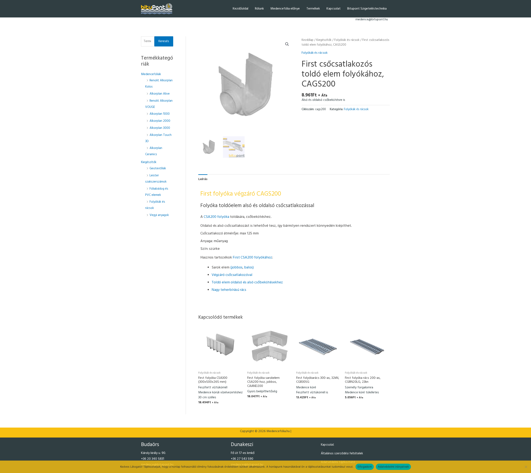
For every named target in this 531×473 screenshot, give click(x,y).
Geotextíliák (158, 168)
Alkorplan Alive (160, 93)
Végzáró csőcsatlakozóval (232, 275)
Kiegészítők (148, 162)
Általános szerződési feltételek (342, 453)
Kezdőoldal (240, 8)
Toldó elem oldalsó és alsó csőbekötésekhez (247, 282)
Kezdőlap (307, 40)
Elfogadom (365, 466)
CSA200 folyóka (217, 217)
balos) (249, 268)
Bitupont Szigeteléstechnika (367, 8)
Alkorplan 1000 (160, 113)
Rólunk (259, 8)
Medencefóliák (151, 74)
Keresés (163, 41)
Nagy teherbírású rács (229, 290)
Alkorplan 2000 (160, 120)
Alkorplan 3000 (160, 128)
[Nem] (526, 467)
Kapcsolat (333, 8)
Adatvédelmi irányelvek (393, 466)
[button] (287, 44)
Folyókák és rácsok (346, 40)
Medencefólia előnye (285, 8)
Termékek (313, 8)
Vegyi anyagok (159, 215)
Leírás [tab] (202, 179)
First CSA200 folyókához (252, 258)
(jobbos (236, 268)
